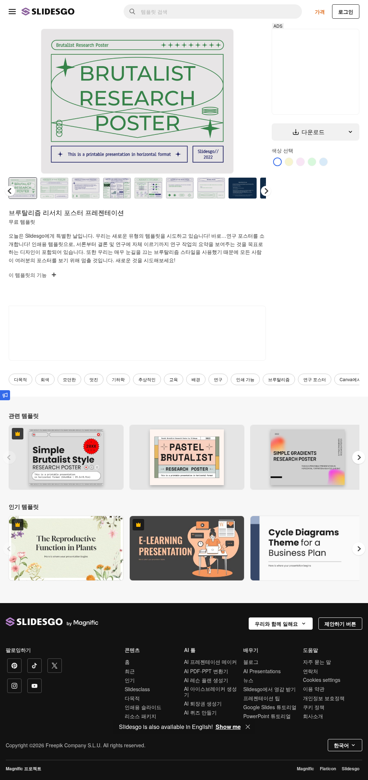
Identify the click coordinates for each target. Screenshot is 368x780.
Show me (228, 727)
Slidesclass (137, 689)
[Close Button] (248, 727)
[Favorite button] (203, 40)
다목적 (20, 379)
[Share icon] (221, 40)
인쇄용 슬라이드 (143, 707)
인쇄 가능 (245, 379)
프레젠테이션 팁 (261, 698)
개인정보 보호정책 (324, 698)
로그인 (345, 11)
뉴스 (248, 680)
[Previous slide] (9, 457)
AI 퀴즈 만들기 (200, 712)
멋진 (93, 379)
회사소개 (313, 716)
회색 (45, 379)
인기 (130, 680)
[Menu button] (12, 11)
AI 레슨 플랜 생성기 (206, 680)
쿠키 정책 (314, 707)
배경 (196, 379)
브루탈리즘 (279, 379)
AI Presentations (262, 671)
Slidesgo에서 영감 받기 (269, 689)
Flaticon (328, 768)
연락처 (310, 671)
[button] (266, 191)
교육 (173, 379)
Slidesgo (350, 768)
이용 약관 (314, 689)
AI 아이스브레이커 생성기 (210, 691)
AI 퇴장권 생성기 (203, 703)
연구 (218, 379)
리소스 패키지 (140, 716)
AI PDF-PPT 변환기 (206, 671)
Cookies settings (321, 680)
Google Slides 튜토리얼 (269, 707)
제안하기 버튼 (340, 623)
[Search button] (132, 11)
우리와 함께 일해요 (276, 623)
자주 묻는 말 (317, 662)
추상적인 (147, 379)
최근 (130, 671)
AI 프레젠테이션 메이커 (210, 662)
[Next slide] (222, 101)
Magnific (305, 768)
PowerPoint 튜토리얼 (267, 716)
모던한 (69, 379)
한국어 (341, 745)
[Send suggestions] (5, 395)
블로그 (250, 662)
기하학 (118, 379)
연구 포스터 (314, 379)
